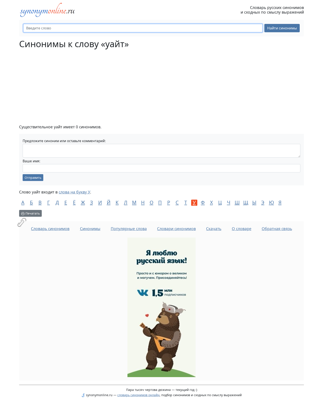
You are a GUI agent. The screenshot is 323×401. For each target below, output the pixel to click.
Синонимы (90, 228)
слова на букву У (74, 192)
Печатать (32, 213)
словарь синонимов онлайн (138, 395)
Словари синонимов (176, 228)
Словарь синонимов (50, 228)
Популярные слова (129, 228)
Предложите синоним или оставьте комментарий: (64, 141)
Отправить (33, 177)
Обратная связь (277, 228)
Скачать (213, 228)
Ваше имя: (31, 161)
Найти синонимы (282, 28)
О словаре (241, 228)
